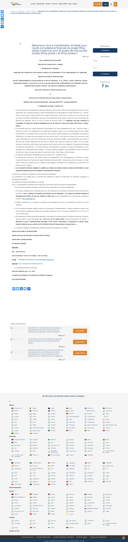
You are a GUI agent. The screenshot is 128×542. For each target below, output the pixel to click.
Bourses (48, 4)
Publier (98, 4)
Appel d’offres (63, 4)
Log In (105, 4)
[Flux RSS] (115, 4)
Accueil (33, 4)
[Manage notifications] (123, 537)
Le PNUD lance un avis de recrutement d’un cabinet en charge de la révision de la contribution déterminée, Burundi (45, 341)
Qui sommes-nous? (27, 537)
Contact (74, 4)
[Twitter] (2, 15)
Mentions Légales (81, 537)
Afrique (28, 11)
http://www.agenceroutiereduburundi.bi (30, 263)
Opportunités (40, 4)
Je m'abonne (105, 50)
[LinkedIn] (2, 19)
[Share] (2, 27)
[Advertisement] (64, 29)
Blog (69, 4)
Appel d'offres (80, 331)
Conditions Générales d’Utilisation (63, 537)
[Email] (2, 23)
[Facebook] (2, 12)
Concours (54, 4)
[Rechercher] (111, 4)
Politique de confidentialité (98, 537)
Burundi (34, 11)
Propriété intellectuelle (43, 537)
